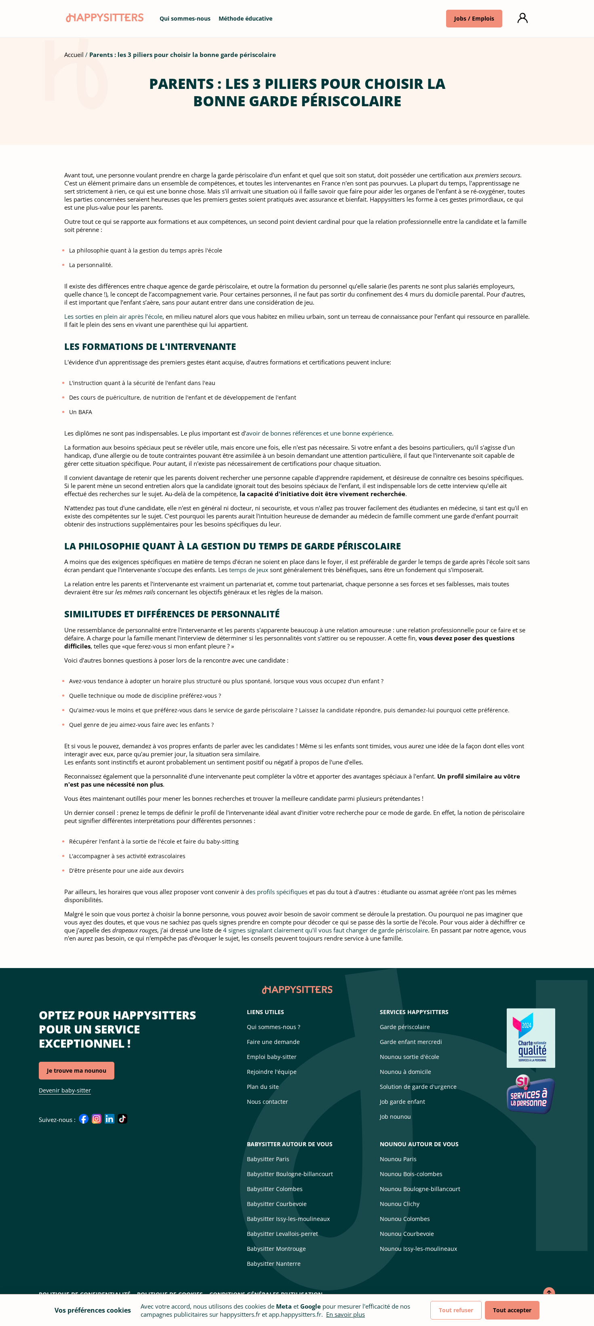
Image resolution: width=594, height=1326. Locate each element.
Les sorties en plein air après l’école (113, 316)
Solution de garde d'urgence (418, 1086)
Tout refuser (456, 1310)
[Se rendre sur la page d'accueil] (103, 19)
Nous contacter (267, 1101)
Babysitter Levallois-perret (282, 1234)
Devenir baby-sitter (65, 1090)
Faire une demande (273, 1042)
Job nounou (395, 1116)
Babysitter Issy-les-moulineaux (288, 1219)
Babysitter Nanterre (274, 1263)
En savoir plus (345, 1314)
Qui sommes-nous (185, 18)
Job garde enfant (402, 1101)
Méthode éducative (245, 18)
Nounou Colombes (405, 1219)
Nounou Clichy (399, 1204)
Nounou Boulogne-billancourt (420, 1189)
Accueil (74, 55)
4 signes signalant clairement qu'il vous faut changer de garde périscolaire (325, 930)
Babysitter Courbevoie (277, 1204)
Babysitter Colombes (275, 1189)
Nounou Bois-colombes (411, 1174)
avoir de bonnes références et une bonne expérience (319, 433)
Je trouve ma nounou (76, 1070)
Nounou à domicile (405, 1072)
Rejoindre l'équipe (272, 1072)
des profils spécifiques (277, 892)
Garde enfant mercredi (411, 1042)
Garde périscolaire (405, 1027)
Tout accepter (512, 1310)
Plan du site (263, 1086)
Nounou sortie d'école (409, 1057)
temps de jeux (248, 570)
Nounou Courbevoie (407, 1234)
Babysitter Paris (268, 1159)
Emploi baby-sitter (272, 1057)
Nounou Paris (398, 1159)
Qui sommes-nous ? (273, 1027)
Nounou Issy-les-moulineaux (418, 1248)
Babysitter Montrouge (276, 1248)
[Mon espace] (522, 18)
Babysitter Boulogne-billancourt (290, 1174)
